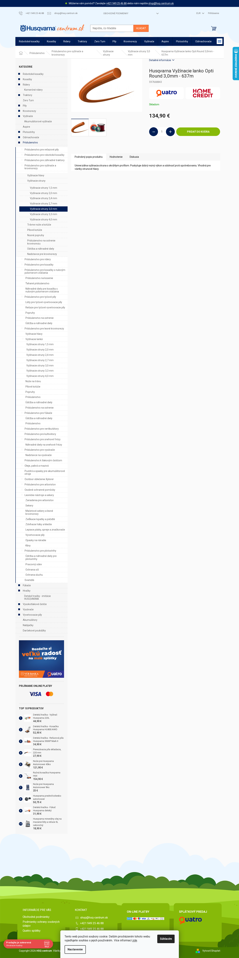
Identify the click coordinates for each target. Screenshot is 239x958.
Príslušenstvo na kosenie (39, 278)
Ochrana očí (32, 569)
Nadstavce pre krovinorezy (42, 254)
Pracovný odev (33, 564)
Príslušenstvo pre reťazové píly (42, 149)
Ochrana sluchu (34, 574)
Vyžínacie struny (36, 180)
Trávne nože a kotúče (39, 224)
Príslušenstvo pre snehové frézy (43, 439)
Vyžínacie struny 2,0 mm (43, 193)
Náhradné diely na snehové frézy (43, 444)
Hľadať (141, 28)
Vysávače (28, 609)
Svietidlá (29, 580)
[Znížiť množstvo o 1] (153, 131)
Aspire (26, 126)
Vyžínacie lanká (34, 339)
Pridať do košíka (198, 131)
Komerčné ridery (33, 89)
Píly (25, 105)
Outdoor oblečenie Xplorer (39, 479)
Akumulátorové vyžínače (38, 121)
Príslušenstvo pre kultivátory (40, 434)
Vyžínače (28, 116)
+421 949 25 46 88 (116, 3)
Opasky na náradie (35, 540)
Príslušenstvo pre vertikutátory (42, 428)
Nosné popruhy (35, 235)
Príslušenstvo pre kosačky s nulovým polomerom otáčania (45, 271)
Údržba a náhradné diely (40, 248)
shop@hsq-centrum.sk (161, 3)
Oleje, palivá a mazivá (37, 465)
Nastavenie (75, 949)
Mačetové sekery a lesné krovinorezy (39, 512)
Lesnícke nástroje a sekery (39, 495)
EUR (198, 13)
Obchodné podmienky (115, 13)
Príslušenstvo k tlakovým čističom (43, 460)
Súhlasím (166, 938)
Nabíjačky (28, 625)
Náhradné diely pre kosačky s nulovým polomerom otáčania (42, 290)
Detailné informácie (160, 60)
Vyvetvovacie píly (35, 535)
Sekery (29, 505)
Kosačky (27, 79)
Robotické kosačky (33, 74)
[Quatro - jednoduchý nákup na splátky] (41, 659)
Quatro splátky (32, 930)
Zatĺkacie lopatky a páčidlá (40, 519)
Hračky (26, 590)
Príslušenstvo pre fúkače (38, 413)
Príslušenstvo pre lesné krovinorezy (44, 328)
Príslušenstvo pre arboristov (40, 484)
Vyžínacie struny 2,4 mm (43, 198)
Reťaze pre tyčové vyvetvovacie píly (45, 307)
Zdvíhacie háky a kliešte (38, 524)
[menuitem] (29, 41)
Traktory (27, 95)
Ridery (26, 84)
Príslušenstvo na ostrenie (39, 318)
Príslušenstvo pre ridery (38, 259)
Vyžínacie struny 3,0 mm (43, 208)
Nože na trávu (33, 381)
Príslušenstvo (30, 142)
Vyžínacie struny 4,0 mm (43, 219)
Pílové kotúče (34, 230)
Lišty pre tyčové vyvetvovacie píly (43, 302)
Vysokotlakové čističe (35, 604)
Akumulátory (30, 619)
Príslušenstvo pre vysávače (40, 449)
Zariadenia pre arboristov (39, 500)
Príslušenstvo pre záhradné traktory (45, 160)
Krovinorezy (29, 111)
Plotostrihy (29, 132)
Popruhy (30, 312)
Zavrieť (173, 148)
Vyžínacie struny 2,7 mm (43, 203)
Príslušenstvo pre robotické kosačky (44, 154)
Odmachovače (31, 137)
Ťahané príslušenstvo (37, 283)
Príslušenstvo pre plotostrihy (40, 550)
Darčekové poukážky (34, 630)
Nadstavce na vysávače (38, 455)
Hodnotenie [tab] (116, 156)
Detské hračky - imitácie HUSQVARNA (37, 597)
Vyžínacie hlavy (35, 175)
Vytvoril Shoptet (211, 950)
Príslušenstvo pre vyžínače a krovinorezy (40, 167)
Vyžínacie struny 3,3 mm (43, 214)
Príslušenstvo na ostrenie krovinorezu (41, 242)
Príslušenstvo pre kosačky (39, 264)
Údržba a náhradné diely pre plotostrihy (41, 557)
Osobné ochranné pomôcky (40, 489)
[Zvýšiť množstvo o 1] (170, 131)
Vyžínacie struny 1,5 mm (43, 187)
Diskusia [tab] (134, 156)
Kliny (28, 545)
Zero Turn (28, 100)
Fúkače (27, 585)
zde (134, 940)
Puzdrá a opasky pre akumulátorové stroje (45, 472)
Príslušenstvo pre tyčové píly (40, 296)
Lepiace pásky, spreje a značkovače (45, 529)
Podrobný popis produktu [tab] (89, 156)
